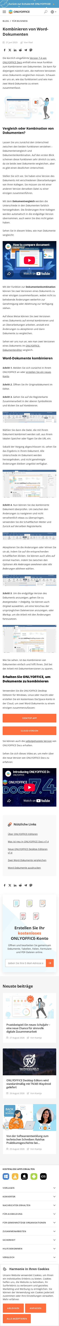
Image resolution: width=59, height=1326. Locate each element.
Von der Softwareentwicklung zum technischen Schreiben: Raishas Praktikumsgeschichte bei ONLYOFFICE (27, 1139)
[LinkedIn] (15, 50)
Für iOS (43, 1176)
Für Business (20, 21)
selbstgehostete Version (39, 741)
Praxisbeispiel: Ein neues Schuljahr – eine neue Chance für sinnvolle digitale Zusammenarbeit (28, 1028)
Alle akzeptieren (17, 1318)
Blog (6, 21)
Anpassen (35, 1308)
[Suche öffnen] (46, 12)
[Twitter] (10, 50)
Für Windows (6, 1176)
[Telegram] (26, 50)
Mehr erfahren (11, 1299)
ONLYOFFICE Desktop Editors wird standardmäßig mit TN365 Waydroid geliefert (28, 1084)
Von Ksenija (36, 1037)
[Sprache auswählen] (53, 12)
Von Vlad (28, 42)
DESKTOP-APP (29, 718)
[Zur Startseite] (19, 12)
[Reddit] (20, 50)
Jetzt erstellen (50, 963)
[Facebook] (5, 50)
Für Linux (15, 1176)
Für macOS (24, 1176)
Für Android (33, 1176)
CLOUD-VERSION (29, 730)
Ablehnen (13, 1308)
